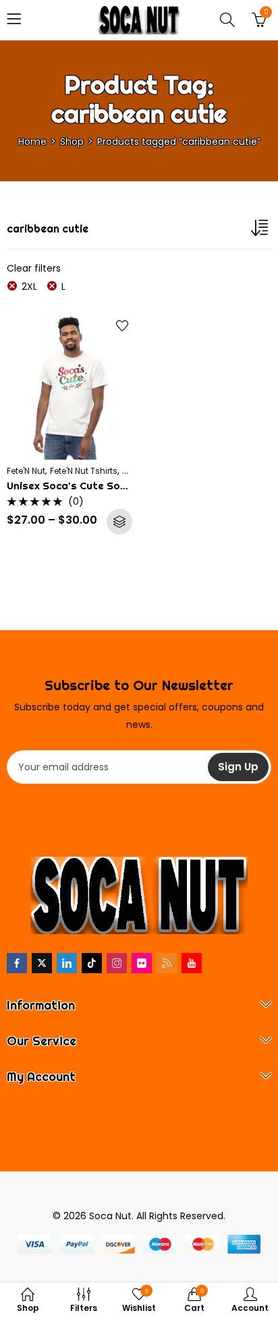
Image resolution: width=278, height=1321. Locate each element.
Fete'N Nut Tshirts (83, 471)
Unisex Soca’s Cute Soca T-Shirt (90, 485)
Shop (72, 141)
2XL (29, 286)
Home (32, 141)
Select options (119, 521)
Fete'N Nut (26, 471)
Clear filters (34, 268)
